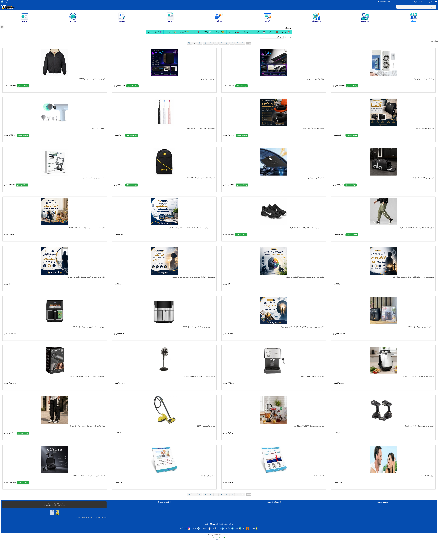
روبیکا (253, 528)
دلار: (388, 2)
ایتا (244, 528)
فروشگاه (288, 28)
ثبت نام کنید (416, 1)
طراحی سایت (219, 540)
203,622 (384, 2)
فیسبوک (204, 528)
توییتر (194, 528)
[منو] (2, 1)
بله (237, 528)
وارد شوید (432, 2)
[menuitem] (155, 32)
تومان (379, 2)
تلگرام (228, 528)
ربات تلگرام (217, 528)
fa (7, 1)
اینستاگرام (183, 528)
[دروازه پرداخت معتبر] (57, 512)
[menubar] (219, 32)
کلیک (52, 505)
